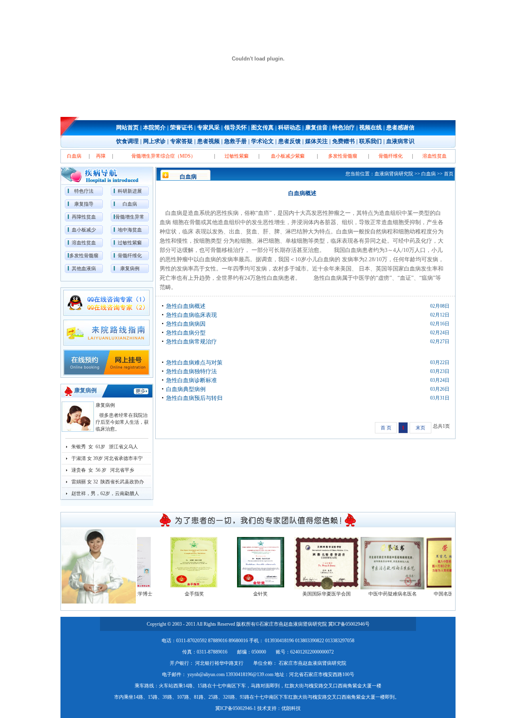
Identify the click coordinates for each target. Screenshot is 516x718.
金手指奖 (186, 594)
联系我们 (370, 141)
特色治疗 (343, 128)
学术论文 (262, 141)
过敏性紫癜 (130, 243)
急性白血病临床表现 (191, 315)
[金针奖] (253, 562)
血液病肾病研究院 (394, 174)
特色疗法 (84, 191)
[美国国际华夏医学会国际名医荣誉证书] (319, 562)
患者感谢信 (400, 128)
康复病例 (129, 268)
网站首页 (127, 128)
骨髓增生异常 (129, 217)
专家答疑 (181, 141)
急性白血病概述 (186, 306)
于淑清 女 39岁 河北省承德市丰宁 (107, 458)
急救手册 (235, 141)
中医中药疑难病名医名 (385, 594)
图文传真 (262, 128)
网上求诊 (154, 141)
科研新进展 (130, 191)
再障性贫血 (84, 217)
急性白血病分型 (186, 333)
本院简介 (154, 128)
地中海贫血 (130, 230)
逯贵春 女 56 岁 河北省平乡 (102, 470)
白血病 (130, 204)
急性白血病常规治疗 (191, 342)
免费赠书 (343, 141)
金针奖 (253, 594)
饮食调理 (127, 141)
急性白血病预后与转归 (194, 398)
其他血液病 (84, 268)
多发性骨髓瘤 (83, 255)
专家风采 (208, 128)
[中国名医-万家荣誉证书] (451, 562)
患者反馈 (289, 141)
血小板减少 (84, 230)
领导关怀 (235, 128)
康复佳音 (316, 128)
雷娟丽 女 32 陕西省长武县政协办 (107, 482)
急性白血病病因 (186, 324)
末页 (420, 428)
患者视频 (208, 141)
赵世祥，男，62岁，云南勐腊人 (105, 493)
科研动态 (289, 128)
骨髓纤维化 (130, 255)
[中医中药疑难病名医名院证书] (385, 562)
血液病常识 (400, 141)
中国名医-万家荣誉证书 (451, 594)
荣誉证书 (181, 128)
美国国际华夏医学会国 (319, 594)
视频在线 (370, 128)
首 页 (386, 428)
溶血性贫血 (84, 243)
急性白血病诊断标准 (191, 380)
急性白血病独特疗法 (191, 371)
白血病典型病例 (186, 389)
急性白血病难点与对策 (194, 363)
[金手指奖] (186, 562)
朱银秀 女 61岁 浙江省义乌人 (104, 447)
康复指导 (84, 204)
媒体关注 (316, 141)
